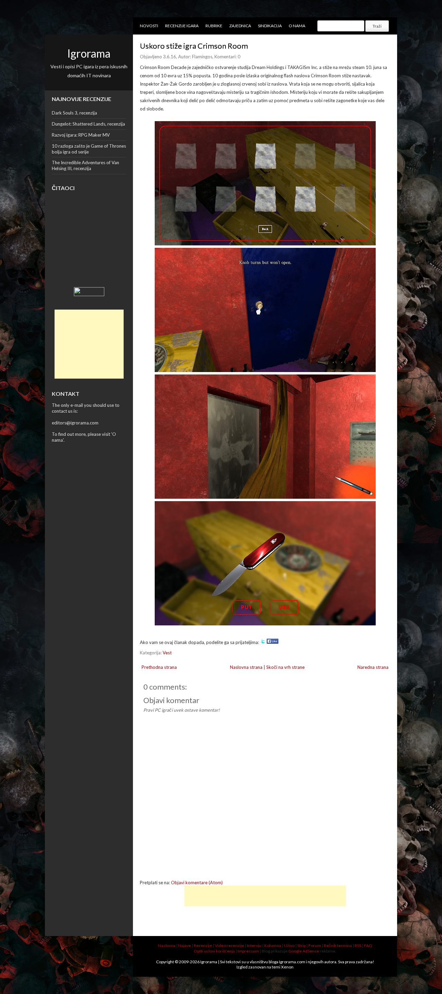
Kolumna (272, 945)
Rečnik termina (338, 945)
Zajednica (240, 25)
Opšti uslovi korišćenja (214, 951)
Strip (301, 945)
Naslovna (166, 945)
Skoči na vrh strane (285, 667)
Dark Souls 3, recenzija (74, 113)
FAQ (368, 945)
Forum (314, 945)
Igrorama (88, 53)
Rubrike (213, 25)
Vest (167, 652)
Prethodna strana (159, 667)
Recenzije (203, 945)
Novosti (149, 25)
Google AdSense (303, 951)
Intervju (254, 945)
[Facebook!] (273, 642)
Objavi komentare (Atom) (197, 882)
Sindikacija (270, 25)
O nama (297, 25)
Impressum (248, 951)
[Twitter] (263, 642)
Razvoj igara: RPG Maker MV (81, 135)
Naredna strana (372, 667)
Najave (184, 945)
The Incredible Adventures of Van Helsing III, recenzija (85, 165)
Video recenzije (229, 945)
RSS (358, 945)
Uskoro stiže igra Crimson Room (194, 45)
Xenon (287, 966)
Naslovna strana (246, 667)
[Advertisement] (89, 344)
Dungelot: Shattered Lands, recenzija (88, 124)
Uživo (289, 945)
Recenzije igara (182, 25)
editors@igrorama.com (75, 423)
